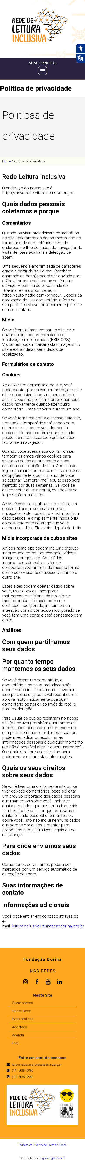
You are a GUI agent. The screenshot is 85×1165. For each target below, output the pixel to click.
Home (6, 161)
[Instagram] (25, 982)
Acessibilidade (57, 1145)
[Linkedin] (59, 982)
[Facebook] (37, 982)
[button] (42, 70)
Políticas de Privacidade (33, 1145)
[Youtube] (48, 982)
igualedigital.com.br (53, 1158)
